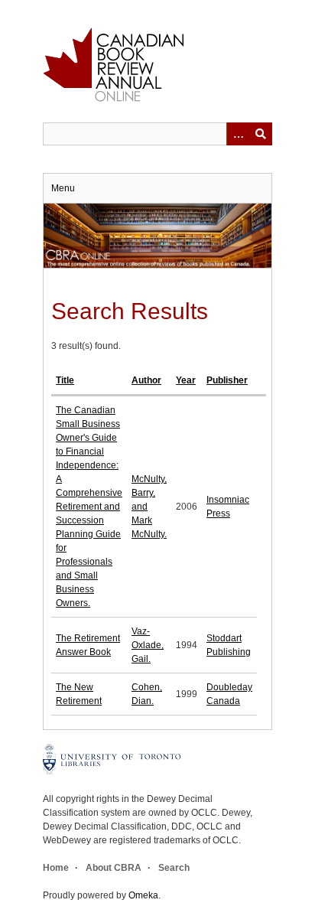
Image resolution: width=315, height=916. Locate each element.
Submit (260, 133)
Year (186, 380)
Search (174, 867)
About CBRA (113, 867)
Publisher (227, 380)
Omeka (143, 895)
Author (146, 380)
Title (65, 380)
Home (56, 867)
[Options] (237, 133)
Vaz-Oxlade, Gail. (148, 645)
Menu (63, 188)
